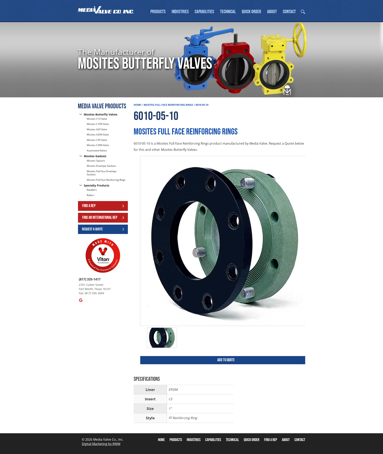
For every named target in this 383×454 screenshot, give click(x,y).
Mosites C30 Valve (97, 140)
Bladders (92, 189)
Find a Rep (89, 205)
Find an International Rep (99, 217)
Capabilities (204, 12)
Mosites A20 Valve (97, 129)
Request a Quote (92, 229)
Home (137, 105)
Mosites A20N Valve (98, 134)
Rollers (91, 195)
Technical (228, 12)
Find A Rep (270, 439)
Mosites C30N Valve (98, 145)
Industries (180, 12)
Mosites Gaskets (95, 156)
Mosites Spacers (96, 160)
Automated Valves (97, 150)
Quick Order (251, 12)
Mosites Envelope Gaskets (101, 166)
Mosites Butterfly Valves (100, 114)
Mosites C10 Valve (97, 118)
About (272, 12)
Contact (289, 12)
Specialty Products (96, 185)
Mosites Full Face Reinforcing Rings (106, 180)
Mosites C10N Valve (98, 124)
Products (158, 12)
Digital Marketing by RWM (101, 444)
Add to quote (226, 359)
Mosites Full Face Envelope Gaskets (101, 173)
